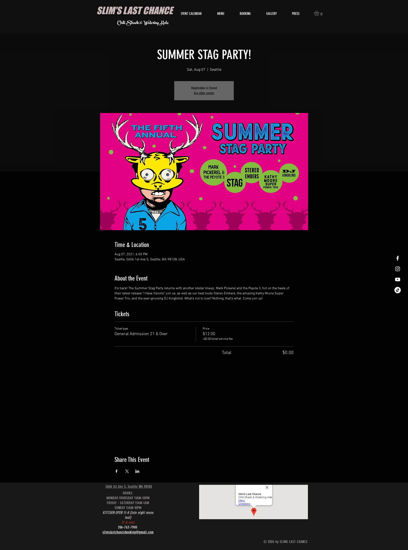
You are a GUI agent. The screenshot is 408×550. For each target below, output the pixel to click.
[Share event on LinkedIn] (137, 471)
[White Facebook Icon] (397, 258)
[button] (319, 13)
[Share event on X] (127, 471)
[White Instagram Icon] (397, 269)
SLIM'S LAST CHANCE (134, 10)
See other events (204, 93)
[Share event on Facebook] (117, 471)
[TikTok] (397, 290)
